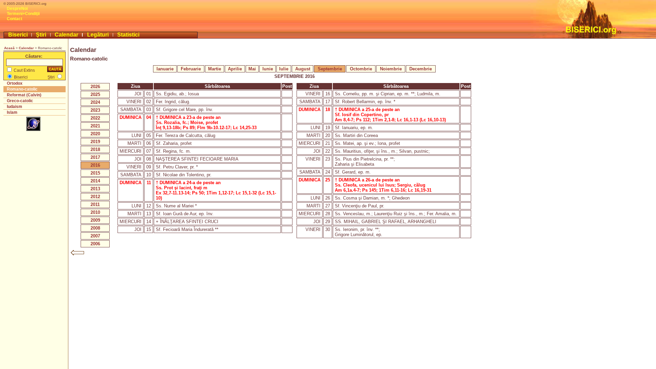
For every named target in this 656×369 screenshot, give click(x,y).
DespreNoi (17, 8)
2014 (95, 180)
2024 (95, 102)
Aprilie (235, 68)
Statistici (128, 35)
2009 (95, 220)
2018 (95, 149)
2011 (95, 204)
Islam (12, 112)
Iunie (267, 68)
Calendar (66, 35)
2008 (95, 228)
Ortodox (15, 83)
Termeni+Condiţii (23, 13)
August (302, 68)
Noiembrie (391, 68)
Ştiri (41, 35)
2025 (95, 94)
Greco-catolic (20, 101)
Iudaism (14, 107)
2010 (95, 212)
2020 (95, 133)
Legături (98, 35)
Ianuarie (165, 68)
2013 (95, 188)
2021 (95, 125)
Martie (214, 68)
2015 (95, 173)
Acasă (9, 48)
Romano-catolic (22, 89)
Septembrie (330, 68)
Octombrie (361, 68)
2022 (95, 118)
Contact (14, 18)
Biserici (18, 35)
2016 (95, 165)
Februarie (191, 68)
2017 (95, 157)
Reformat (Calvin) (24, 95)
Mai (252, 68)
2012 (95, 196)
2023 (95, 110)
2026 (95, 86)
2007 (95, 235)
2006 (95, 243)
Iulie (283, 68)
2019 (95, 141)
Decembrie (420, 68)
